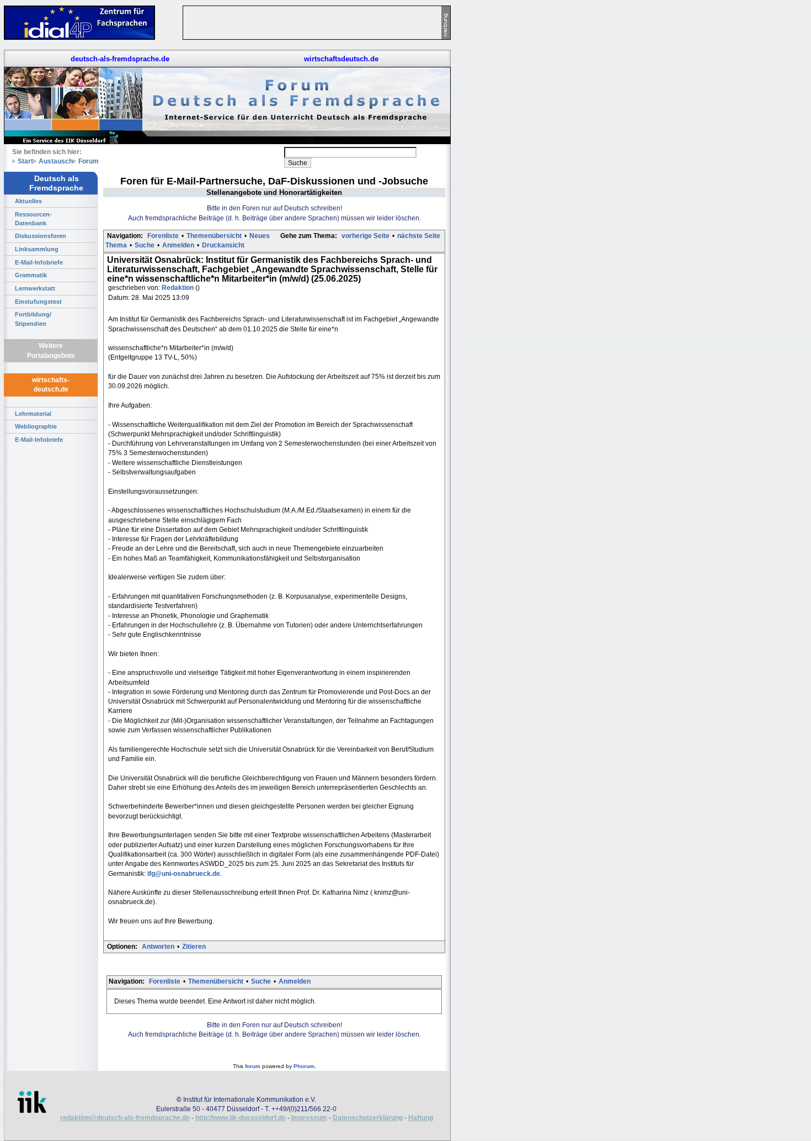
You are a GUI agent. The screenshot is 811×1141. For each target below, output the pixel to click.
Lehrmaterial (33, 413)
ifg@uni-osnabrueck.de (183, 874)
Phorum (304, 1066)
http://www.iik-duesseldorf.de (240, 1118)
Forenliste (163, 236)
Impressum (309, 1118)
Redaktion (178, 288)
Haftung (420, 1118)
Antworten (158, 946)
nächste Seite (418, 236)
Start (25, 161)
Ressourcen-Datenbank (33, 218)
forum (252, 1066)
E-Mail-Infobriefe (39, 262)
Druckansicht (223, 245)
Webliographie (36, 426)
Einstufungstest (38, 301)
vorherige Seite (366, 236)
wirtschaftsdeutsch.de (341, 59)
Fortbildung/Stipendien (33, 318)
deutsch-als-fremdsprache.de (120, 59)
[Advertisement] (502, 165)
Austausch (56, 161)
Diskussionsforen (40, 236)
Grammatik (31, 275)
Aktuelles (28, 201)
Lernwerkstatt (35, 288)
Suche (144, 245)
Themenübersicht (214, 236)
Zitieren (194, 946)
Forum (88, 161)
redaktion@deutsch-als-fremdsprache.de (125, 1118)
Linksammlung (36, 249)
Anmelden (178, 245)
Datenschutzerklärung (368, 1118)
